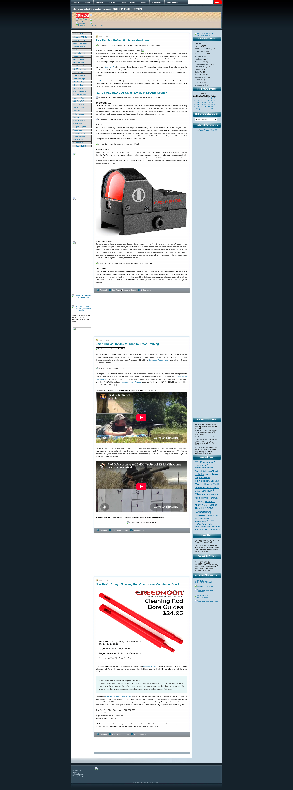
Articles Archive (79, 47)
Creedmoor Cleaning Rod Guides (118, 696)
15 (209, 102)
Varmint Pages (78, 56)
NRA (198, 504)
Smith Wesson (212, 526)
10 (214, 100)
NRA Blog (102, 81)
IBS (207, 501)
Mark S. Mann (200, 447)
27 (202, 106)
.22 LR (198, 462)
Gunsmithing (199, 56)
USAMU (209, 529)
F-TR (215, 494)
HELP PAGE (78, 139)
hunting (200, 501)
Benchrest (212, 474)
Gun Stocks (77, 123)
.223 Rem (207, 462)
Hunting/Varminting (201, 64)
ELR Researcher (201, 439)
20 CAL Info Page (79, 69)
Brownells (200, 480)
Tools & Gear (78, 111)
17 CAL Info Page (79, 66)
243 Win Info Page (80, 88)
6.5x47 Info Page (79, 91)
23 (212, 104)
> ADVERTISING (79, 146)
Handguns (126, 290)
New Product (116, 734)
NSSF (205, 504)
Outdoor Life (109, 67)
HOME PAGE (78, 34)
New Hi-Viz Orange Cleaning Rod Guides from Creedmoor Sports (138, 584)
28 (205, 106)
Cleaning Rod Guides (151, 666)
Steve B (198, 424)
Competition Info (79, 53)
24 (214, 104)
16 (212, 102)
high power (201, 497)
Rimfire (210, 515)
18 (194, 104)
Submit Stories (77, 774)
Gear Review (116, 290)
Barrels (76, 117)
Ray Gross (199, 431)
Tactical (125, 530)
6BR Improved (78, 63)
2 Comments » (146, 290)
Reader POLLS (79, 133)
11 (194, 102)
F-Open (208, 494)
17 (214, 102)
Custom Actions (79, 120)
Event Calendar (79, 136)
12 (198, 102)
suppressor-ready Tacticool (131, 382)
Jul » (211, 109)
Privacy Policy (77, 776)
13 (202, 102)
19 (198, 104)
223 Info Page (78, 72)
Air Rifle (210, 465)
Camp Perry (203, 484)
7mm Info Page (79, 98)
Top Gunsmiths (79, 107)
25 (194, 106)
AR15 (215, 470)
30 (212, 106)
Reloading (198, 74)
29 (209, 106)
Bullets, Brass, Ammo (202, 49)
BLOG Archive (78, 50)
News (197, 69)
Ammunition (207, 467)
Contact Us (76, 772)
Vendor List (77, 130)
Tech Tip (125, 734)
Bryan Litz (212, 480)
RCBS (210, 508)
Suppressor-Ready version (159, 360)
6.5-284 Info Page (80, 95)
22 (209, 104)
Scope (198, 518)
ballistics (199, 474)
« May (198, 109)
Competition (199, 51)
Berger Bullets (202, 477)
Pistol (197, 508)
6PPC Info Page (79, 82)
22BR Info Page (79, 75)
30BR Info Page (79, 79)
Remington (200, 515)
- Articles (198, 43)
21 (205, 104)
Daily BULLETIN (79, 40)
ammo (198, 467)
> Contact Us (78, 143)
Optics (133, 290)
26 (198, 106)
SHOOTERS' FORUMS (203, 582)
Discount (207, 491)
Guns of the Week (80, 43)
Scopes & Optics (79, 127)
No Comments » (140, 530)
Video (217, 530)
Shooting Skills (200, 77)
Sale (216, 516)
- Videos (198, 46)
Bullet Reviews (78, 114)
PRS (203, 508)
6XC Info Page (78, 85)
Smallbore (200, 526)
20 (202, 104)
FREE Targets (78, 104)
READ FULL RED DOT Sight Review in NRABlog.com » (131, 92)
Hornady (213, 498)
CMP (216, 484)
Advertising (76, 770)
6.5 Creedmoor (205, 463)
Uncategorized (200, 85)
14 (205, 102)
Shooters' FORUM (80, 37)
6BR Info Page (78, 59)
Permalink (103, 290)
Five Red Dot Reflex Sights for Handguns (122, 40)
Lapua (212, 501)
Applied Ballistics (203, 471)
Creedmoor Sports (204, 487)
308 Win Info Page (80, 101)
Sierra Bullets (207, 524)
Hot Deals (198, 62)
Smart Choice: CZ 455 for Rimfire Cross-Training (127, 344)
